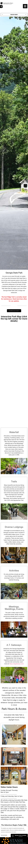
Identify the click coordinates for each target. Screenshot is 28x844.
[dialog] (14, 832)
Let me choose (4, 835)
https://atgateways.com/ (16, 664)
